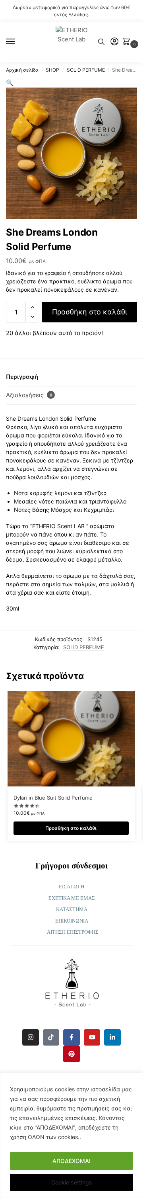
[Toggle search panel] (101, 42)
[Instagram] (30, 1037)
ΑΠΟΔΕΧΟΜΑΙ (71, 1160)
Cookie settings (71, 1182)
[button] (128, 42)
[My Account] (114, 42)
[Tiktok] (51, 1037)
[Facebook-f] (71, 1037)
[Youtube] (92, 1037)
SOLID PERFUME (86, 70)
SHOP (52, 70)
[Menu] (18, 42)
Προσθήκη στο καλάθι (89, 312)
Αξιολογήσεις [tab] (29, 395)
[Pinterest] (71, 1054)
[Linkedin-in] (112, 1037)
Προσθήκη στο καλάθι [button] (71, 828)
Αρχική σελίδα (22, 70)
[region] (71, 1135)
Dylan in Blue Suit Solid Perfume (53, 797)
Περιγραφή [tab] (22, 376)
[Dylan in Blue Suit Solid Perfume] (71, 738)
